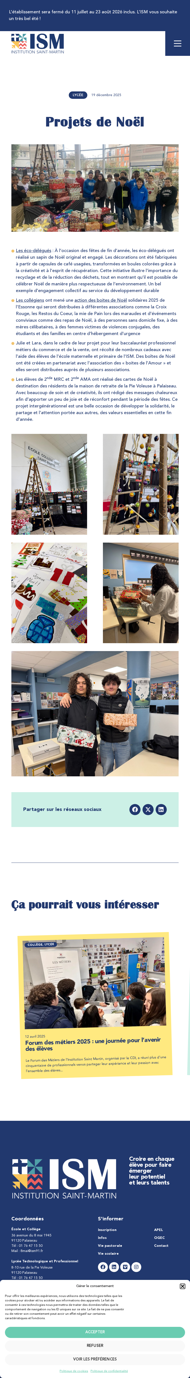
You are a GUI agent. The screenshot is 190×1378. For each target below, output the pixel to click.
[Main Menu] (177, 43)
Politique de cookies (74, 1371)
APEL (158, 1230)
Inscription (107, 1230)
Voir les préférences (95, 1359)
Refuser (95, 1346)
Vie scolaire (108, 1253)
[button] (182, 1286)
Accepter (95, 1332)
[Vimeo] (125, 1267)
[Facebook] (103, 1267)
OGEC (159, 1238)
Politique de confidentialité (109, 1371)
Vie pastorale (110, 1246)
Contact (161, 1246)
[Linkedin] (114, 1267)
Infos (102, 1238)
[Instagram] (136, 1267)
